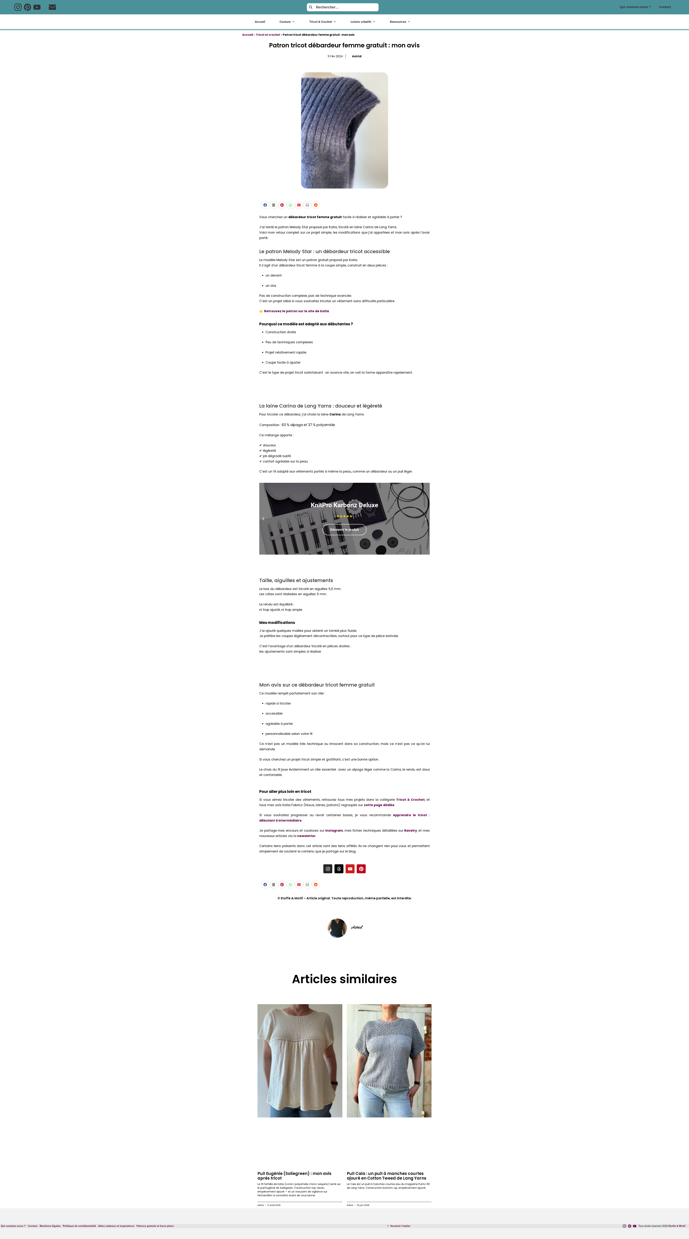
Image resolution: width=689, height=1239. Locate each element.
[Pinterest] (27, 7)
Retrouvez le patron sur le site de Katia (296, 311)
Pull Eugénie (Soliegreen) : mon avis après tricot (294, 1176)
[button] (265, 205)
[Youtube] (37, 7)
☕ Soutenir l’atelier (398, 1225)
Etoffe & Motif (677, 1225)
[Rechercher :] (343, 7)
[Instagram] (18, 7)
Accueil (247, 35)
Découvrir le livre (344, 529)
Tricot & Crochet (410, 800)
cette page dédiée (379, 805)
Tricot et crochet (268, 35)
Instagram (334, 830)
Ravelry (410, 830)
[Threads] (338, 868)
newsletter (306, 836)
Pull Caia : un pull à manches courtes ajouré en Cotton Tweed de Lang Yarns (386, 1176)
